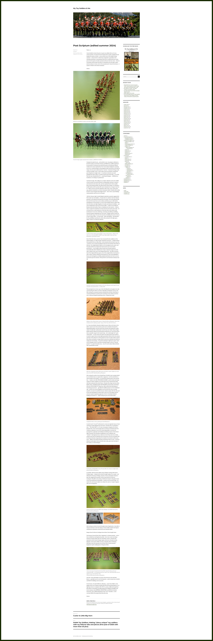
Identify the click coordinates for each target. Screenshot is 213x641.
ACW (125, 135)
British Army (127, 159)
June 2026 (126, 105)
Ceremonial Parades (127, 137)
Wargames (127, 166)
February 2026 (126, 106)
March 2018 (126, 120)
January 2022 (126, 112)
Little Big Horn (129, 170)
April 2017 (126, 124)
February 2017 (126, 126)
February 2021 (126, 113)
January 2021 (126, 115)
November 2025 (127, 108)
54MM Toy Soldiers (128, 141)
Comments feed (127, 192)
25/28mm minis (128, 156)
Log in (125, 190)
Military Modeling (129, 147)
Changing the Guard (128, 138)
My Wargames (128, 173)
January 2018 (126, 123)
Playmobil (126, 181)
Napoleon (128, 176)
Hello (126, 161)
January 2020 (126, 116)
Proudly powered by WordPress (87, 636)
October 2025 (126, 109)
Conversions (129, 148)
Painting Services (128, 153)
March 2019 (126, 117)
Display (126, 149)
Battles (127, 167)
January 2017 (126, 127)
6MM (126, 142)
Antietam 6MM (129, 174)
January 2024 (126, 110)
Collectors (127, 146)
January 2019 (126, 119)
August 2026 (126, 104)
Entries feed (126, 191)
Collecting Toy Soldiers (128, 140)
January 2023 (126, 111)
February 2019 (126, 118)
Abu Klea (128, 168)
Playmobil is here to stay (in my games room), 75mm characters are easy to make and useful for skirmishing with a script (131, 86)
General (81, 54)
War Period (128, 175)
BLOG (127, 162)
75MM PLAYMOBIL (128, 145)
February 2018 (126, 122)
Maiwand (128, 171)
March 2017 (126, 125)
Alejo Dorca (75, 49)
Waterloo (127, 177)
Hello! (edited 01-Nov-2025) (129, 93)
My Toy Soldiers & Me (81, 8)
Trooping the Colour (128, 139)
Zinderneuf (127, 154)
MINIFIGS (127, 152)
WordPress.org (126, 193)
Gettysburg (129, 169)
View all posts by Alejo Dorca (92, 604)
